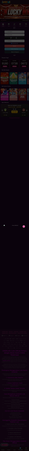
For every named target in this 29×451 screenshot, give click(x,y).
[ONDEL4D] (14, 225)
